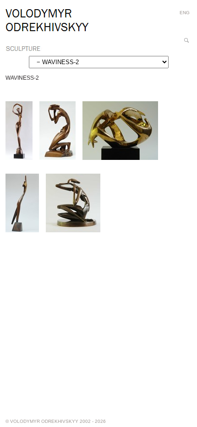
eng (185, 12)
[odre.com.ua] (47, 30)
